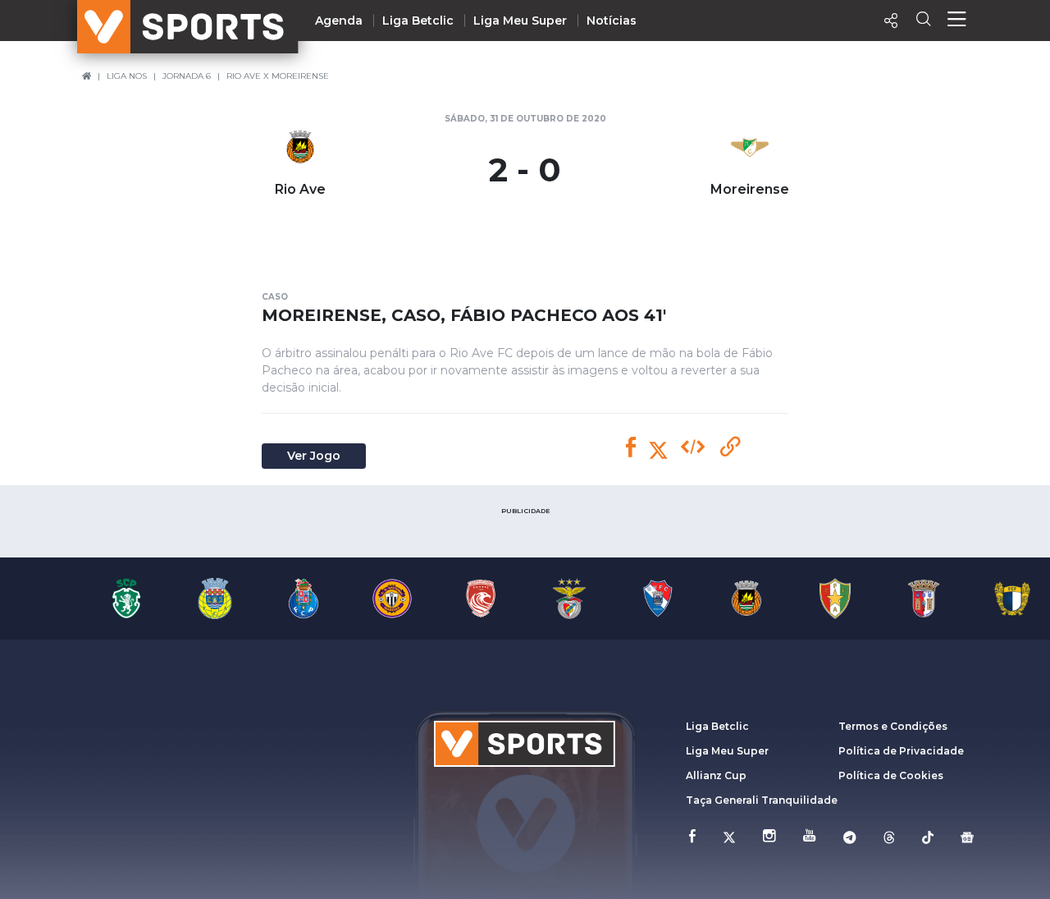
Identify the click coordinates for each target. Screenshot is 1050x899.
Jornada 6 (186, 76)
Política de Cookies (890, 775)
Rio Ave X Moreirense (277, 76)
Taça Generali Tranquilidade (762, 800)
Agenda (339, 20)
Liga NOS (127, 76)
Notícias (612, 20)
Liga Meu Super (520, 20)
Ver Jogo (313, 455)
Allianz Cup (716, 775)
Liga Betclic (418, 20)
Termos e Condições (892, 726)
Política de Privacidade (901, 751)
